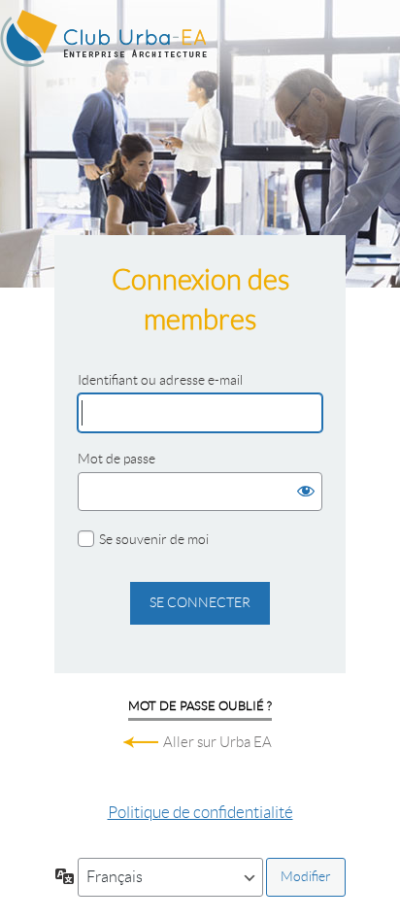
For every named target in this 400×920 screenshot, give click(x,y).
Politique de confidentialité (200, 812)
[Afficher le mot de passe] (302, 491)
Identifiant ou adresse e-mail (160, 380)
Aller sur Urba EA (217, 742)
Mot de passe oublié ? (200, 706)
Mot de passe (116, 458)
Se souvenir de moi (154, 539)
